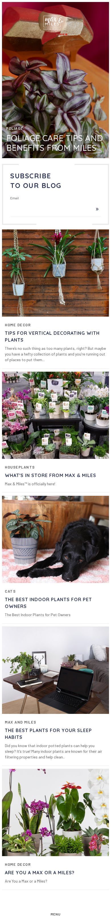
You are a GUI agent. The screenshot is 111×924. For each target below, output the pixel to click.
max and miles (20, 722)
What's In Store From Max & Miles (50, 475)
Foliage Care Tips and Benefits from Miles (54, 143)
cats (10, 591)
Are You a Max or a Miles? (40, 872)
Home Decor (18, 325)
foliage (14, 128)
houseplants (20, 467)
